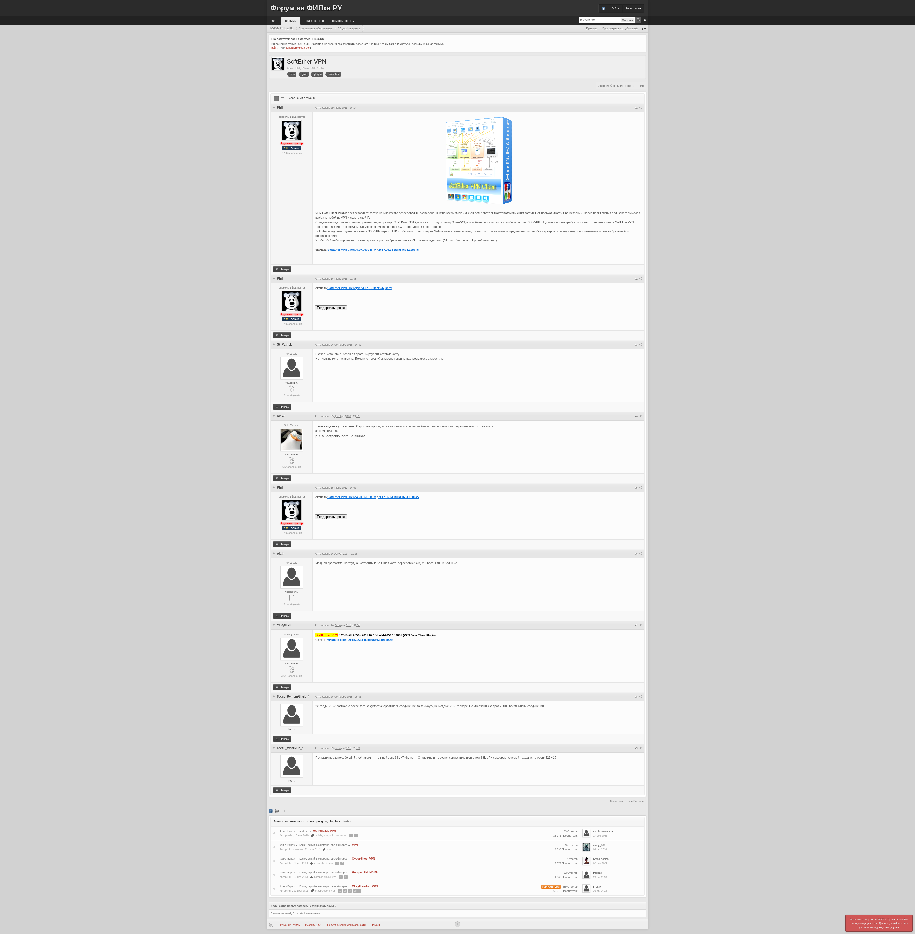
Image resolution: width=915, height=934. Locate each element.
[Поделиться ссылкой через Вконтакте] (271, 810)
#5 (636, 487)
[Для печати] (277, 810)
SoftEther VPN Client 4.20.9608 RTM (351, 249)
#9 (636, 748)
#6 (636, 553)
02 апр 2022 (600, 863)
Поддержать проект (331, 308)
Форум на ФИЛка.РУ (306, 8)
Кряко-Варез (287, 831)
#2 (636, 278)
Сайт (274, 21)
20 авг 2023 (600, 890)
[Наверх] (457, 924)
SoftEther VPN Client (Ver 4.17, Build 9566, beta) (359, 288)
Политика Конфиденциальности (346, 925)
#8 (636, 696)
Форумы (290, 21)
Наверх (284, 269)
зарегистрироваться (298, 47)
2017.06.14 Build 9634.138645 (398, 249)
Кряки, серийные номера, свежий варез (323, 844)
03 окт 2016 (600, 849)
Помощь (376, 925)
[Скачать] (283, 810)
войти (274, 47)
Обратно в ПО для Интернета (628, 801)
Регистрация (633, 8)
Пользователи (314, 21)
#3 (636, 344)
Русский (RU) (313, 925)
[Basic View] (282, 98)
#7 (636, 625)
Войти (615, 8)
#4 (636, 416)
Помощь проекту (343, 21)
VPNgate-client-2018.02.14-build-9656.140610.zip (360, 640)
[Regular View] (276, 98)
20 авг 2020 (600, 877)
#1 (636, 107)
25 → (357, 891)
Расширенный (645, 20)
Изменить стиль (290, 925)
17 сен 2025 (600, 835)
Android (303, 831)
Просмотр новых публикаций (620, 28)
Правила (591, 28)
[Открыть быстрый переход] (644, 28)
